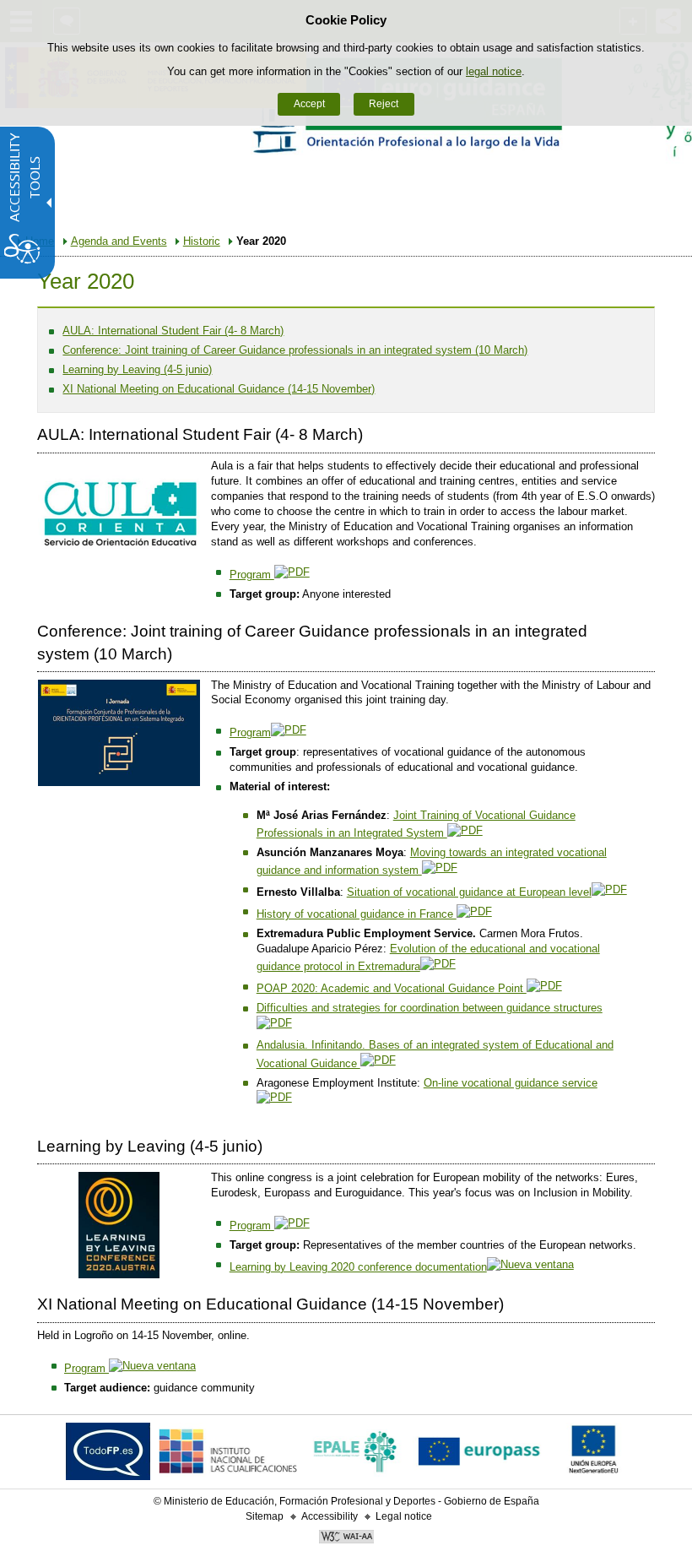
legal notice (494, 71)
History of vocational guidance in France (357, 914)
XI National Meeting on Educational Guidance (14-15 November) (218, 388)
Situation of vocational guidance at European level (469, 892)
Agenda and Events (119, 241)
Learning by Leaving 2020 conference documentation (358, 1267)
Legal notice (404, 1516)
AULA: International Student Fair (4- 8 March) (173, 330)
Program (252, 574)
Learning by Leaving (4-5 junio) (137, 369)
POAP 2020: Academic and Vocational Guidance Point (392, 988)
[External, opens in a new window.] (108, 1455)
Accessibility (329, 1516)
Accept (309, 104)
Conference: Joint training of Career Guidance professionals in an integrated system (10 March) (294, 350)
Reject (383, 104)
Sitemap (265, 1516)
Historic (201, 241)
